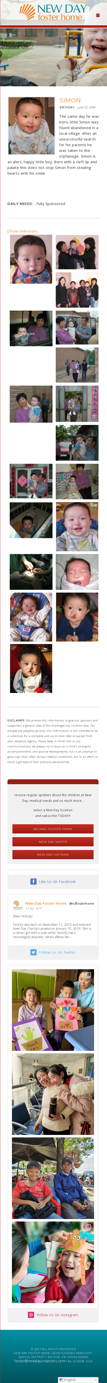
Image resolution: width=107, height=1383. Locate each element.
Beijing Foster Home (53, 829)
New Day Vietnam (53, 854)
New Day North (53, 842)
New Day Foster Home (46, 903)
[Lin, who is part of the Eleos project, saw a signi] (53, 1094)
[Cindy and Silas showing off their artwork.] (53, 1010)
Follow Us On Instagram (57, 1315)
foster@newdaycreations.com (39, 1361)
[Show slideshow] (22, 231)
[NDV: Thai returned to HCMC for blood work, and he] (53, 1178)
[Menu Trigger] (98, 15)
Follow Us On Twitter (57, 952)
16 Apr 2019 (34, 908)
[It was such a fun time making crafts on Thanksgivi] (53, 1262)
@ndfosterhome (81, 903)
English (69, 1380)
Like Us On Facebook (57, 881)
